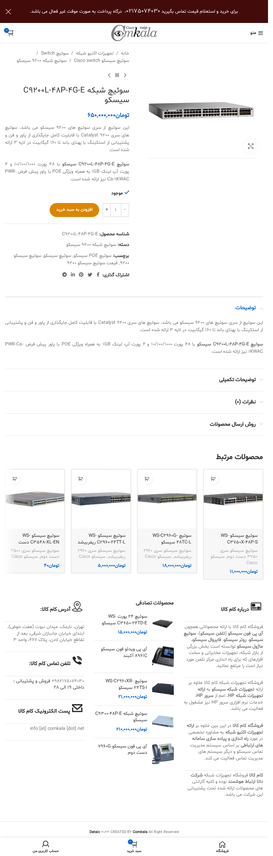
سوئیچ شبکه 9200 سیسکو (42, 61)
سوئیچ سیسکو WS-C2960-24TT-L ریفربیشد (102, 539)
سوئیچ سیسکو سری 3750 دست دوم (239, 554)
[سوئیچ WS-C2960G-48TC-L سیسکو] (167, 499)
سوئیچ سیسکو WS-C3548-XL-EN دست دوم (38, 542)
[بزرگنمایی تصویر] (250, 146)
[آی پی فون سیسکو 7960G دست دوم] (163, 754)
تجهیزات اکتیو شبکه (95, 53)
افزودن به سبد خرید (74, 210)
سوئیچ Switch (55, 53)
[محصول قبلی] (125, 76)
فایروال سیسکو (207, 640)
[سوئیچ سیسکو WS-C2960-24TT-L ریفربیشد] (101, 499)
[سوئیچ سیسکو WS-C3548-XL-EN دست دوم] (34, 499)
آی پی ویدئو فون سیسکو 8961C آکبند (124, 652)
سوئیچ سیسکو (57, 256)
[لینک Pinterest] (81, 275)
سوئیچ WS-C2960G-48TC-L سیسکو (171, 539)
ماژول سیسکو (250, 646)
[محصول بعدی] (109, 76)
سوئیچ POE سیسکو (93, 256)
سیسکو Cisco (158, 557)
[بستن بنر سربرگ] (8, 11)
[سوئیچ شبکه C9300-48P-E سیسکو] (163, 722)
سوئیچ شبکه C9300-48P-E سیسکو (121, 717)
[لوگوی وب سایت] (134, 33)
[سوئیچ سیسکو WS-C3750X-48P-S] (233, 499)
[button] (213, 479)
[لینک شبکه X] (90, 275)
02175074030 (143, 11)
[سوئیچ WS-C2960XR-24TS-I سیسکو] (163, 689)
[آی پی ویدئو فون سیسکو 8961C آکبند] (163, 657)
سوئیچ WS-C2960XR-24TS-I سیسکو (126, 684)
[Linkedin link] (73, 275)
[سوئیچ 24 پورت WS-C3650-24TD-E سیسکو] (163, 624)
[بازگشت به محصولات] (117, 76)
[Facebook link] (98, 275)
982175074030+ (68, 681)
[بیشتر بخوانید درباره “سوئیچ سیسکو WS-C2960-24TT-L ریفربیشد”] (81, 479)
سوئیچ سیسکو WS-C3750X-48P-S (239, 539)
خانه (125, 53)
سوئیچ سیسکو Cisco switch (101, 61)
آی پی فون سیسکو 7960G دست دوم (122, 749)
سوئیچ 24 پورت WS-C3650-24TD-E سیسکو (124, 619)
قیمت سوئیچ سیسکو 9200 (92, 263)
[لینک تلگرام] (64, 275)
